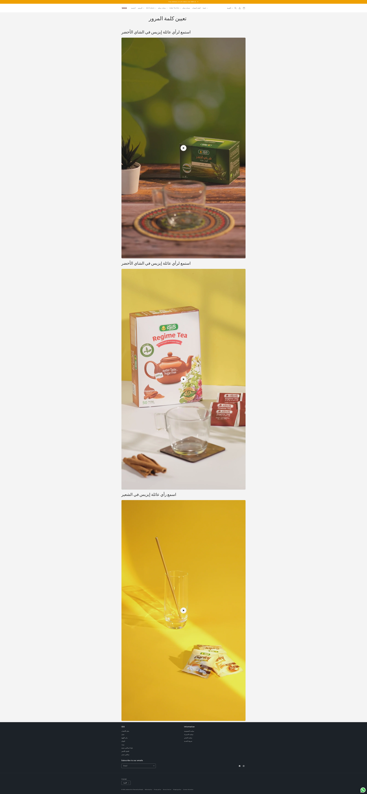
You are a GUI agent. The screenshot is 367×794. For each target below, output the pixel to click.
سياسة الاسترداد (188, 735)
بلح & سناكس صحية (127, 748)
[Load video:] (183, 148)
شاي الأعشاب (125, 731)
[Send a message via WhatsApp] (363, 790)
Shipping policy (177, 789)
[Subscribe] (153, 766)
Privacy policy (157, 789)
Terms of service (167, 789)
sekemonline (129, 789)
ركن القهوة (124, 738)
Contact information (188, 789)
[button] (141, 8)
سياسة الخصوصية (189, 731)
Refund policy (148, 789)
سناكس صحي (125, 755)
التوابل (123, 741)
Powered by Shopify (138, 789)
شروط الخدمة (188, 741)
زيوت (122, 745)
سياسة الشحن (188, 738)
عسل (122, 735)
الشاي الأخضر (125, 751)
